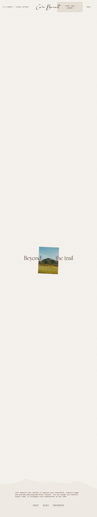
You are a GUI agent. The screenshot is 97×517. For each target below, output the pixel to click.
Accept (36, 505)
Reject (46, 505)
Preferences (58, 505)
